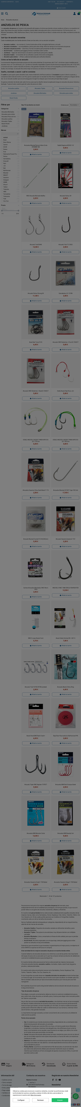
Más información (36, 1095)
